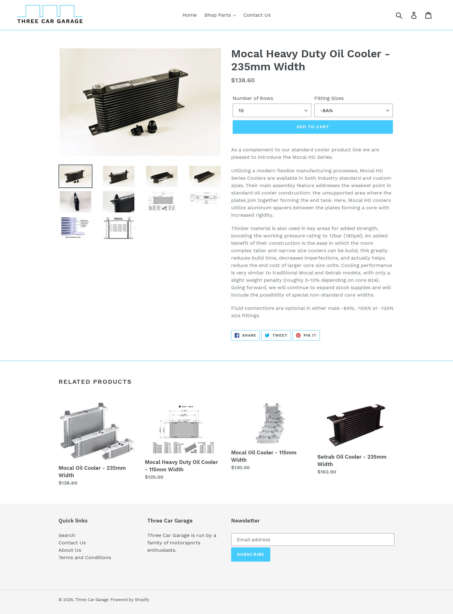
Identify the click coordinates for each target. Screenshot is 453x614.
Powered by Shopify (129, 599)
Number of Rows (253, 98)
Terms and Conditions (85, 557)
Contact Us (72, 543)
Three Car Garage (92, 599)
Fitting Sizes (329, 98)
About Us (70, 550)
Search (67, 535)
